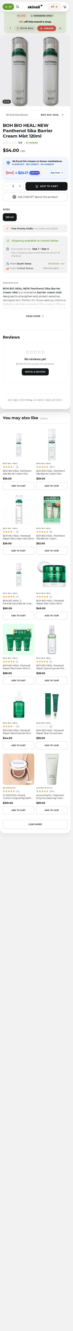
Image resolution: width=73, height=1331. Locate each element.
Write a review (35, 371)
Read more (33, 316)
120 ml (10, 217)
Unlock (48, 28)
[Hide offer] (60, 28)
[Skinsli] (35, 6)
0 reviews (32, 142)
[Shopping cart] (64, 7)
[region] (35, 71)
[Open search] (17, 7)
